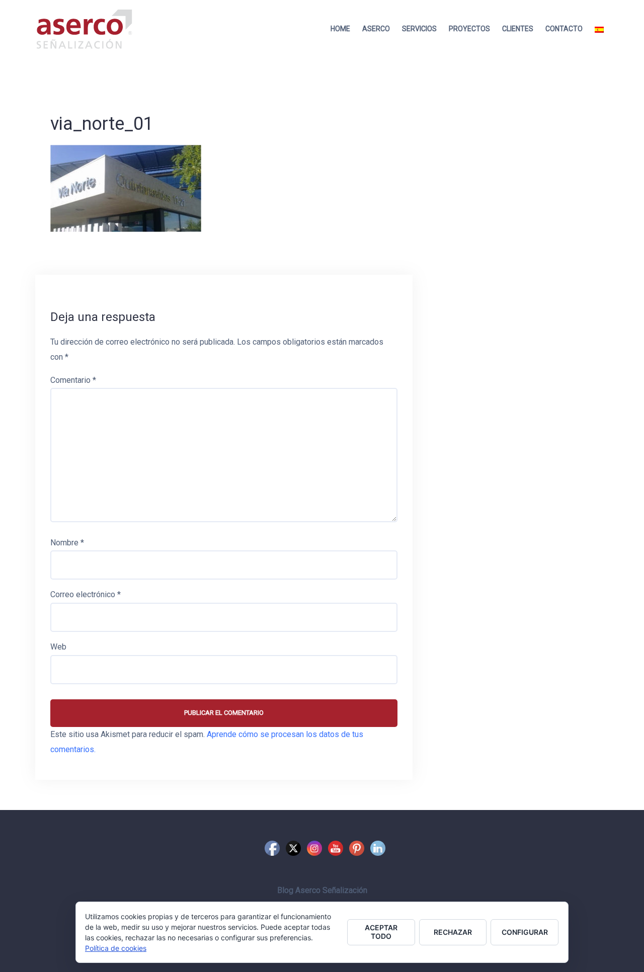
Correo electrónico (85, 594)
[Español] (599, 29)
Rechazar (453, 932)
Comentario (73, 380)
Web (58, 647)
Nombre (67, 542)
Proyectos (469, 29)
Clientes (517, 29)
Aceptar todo (381, 931)
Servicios (419, 29)
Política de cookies (115, 948)
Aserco (376, 29)
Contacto (564, 29)
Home (340, 29)
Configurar (525, 932)
